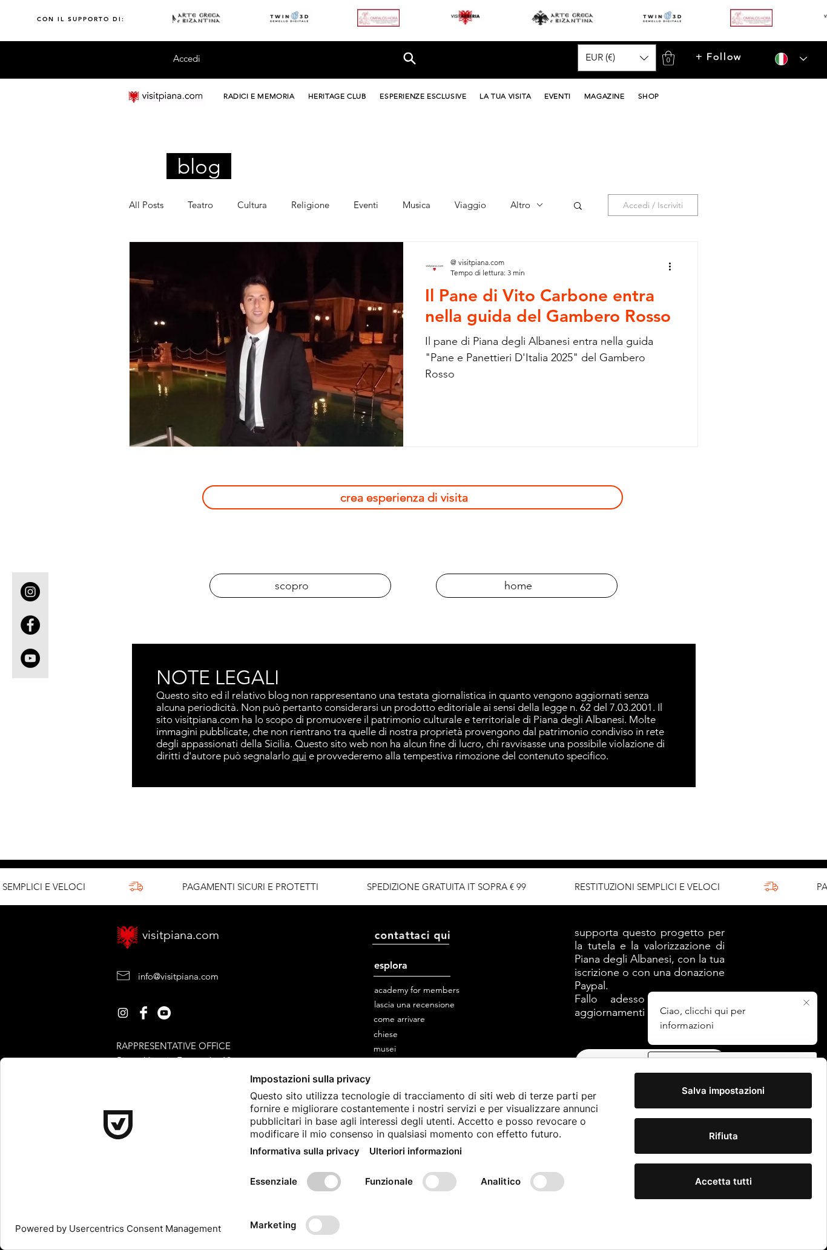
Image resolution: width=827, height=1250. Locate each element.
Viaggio (470, 205)
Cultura (252, 205)
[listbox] (617, 57)
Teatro (200, 205)
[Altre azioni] (674, 267)
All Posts (146, 205)
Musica (416, 205)
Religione (310, 205)
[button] (410, 53)
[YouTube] (30, 658)
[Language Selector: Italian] (787, 59)
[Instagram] (30, 591)
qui (299, 756)
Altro (520, 205)
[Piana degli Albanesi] (123, 1012)
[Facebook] (30, 625)
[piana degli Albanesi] (164, 1012)
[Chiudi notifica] (806, 1003)
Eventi (366, 205)
